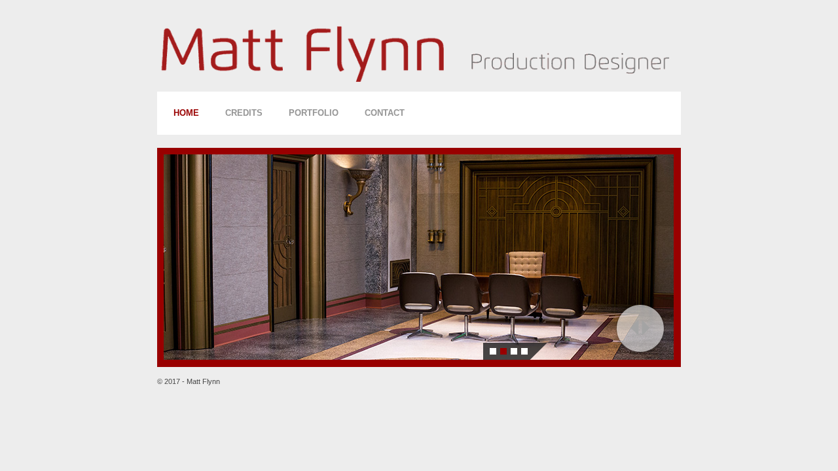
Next (646, 328)
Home (186, 113)
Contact (385, 113)
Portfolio (313, 113)
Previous (634, 328)
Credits (244, 113)
